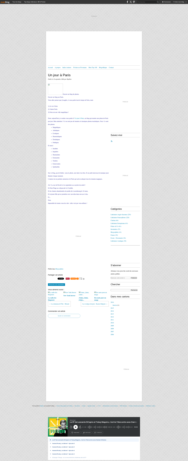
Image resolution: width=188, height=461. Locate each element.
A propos (58, 67)
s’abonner (76, 432)
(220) (120, 217)
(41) (116, 232)
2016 (112, 302)
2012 (112, 317)
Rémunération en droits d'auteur (110, 406)
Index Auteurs (66, 67)
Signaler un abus (92, 406)
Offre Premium (123, 406)
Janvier (115, 305)
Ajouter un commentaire (64, 316)
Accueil (50, 67)
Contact (111, 67)
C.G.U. (99, 406)
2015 (112, 308)
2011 (112, 320)
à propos (99, 432)
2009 (112, 326)
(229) (121, 214)
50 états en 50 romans (80, 67)
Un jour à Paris (79, 118)
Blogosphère (59, 269)
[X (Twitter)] (130, 2)
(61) (116, 226)
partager (88, 432)
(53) (115, 229)
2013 (112, 314)
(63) (119, 223)
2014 (112, 311)
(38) (114, 235)
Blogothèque (103, 67)
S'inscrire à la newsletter (56, 284)
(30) (118, 241)
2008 (112, 328)
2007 (112, 331)
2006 (112, 334)
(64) (114, 220)
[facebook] (127, 2)
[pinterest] (134, 2)
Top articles (77, 406)
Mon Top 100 (93, 67)
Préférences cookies (150, 406)
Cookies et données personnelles (136, 406)
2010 (112, 323)
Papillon (42, 406)
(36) (118, 238)
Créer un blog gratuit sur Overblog (64, 406)
